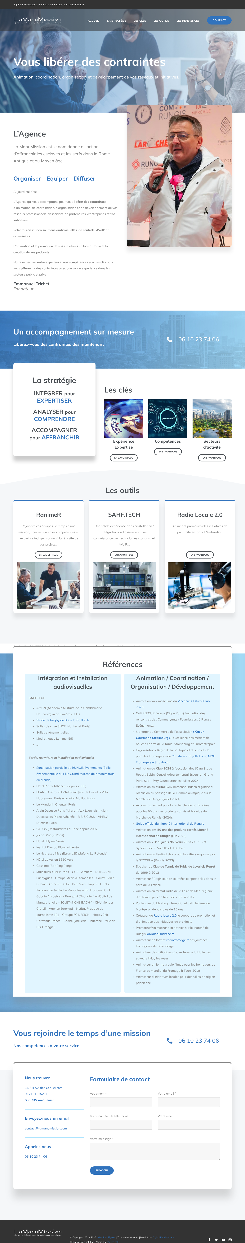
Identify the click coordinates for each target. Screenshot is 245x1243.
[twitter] (216, 1239)
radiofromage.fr (177, 940)
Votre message (102, 1139)
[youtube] (223, 1239)
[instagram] (230, 1239)
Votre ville (165, 1116)
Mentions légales (107, 1237)
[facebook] (209, 1239)
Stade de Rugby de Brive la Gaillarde (63, 720)
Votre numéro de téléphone (109, 1116)
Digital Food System (163, 1237)
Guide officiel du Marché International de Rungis (170, 823)
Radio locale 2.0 (165, 915)
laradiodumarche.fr (160, 934)
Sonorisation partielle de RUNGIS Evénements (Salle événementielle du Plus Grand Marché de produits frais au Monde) (75, 774)
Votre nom (98, 1093)
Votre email (167, 1093)
